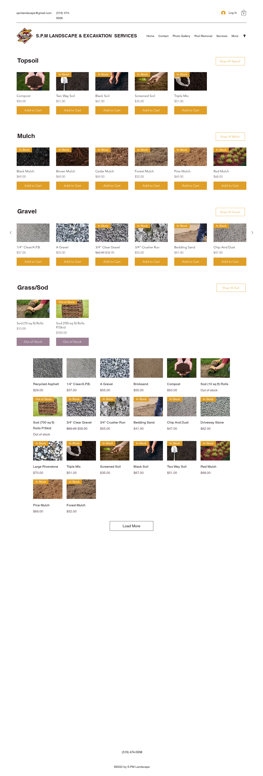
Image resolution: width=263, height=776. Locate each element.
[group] (131, 93)
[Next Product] (252, 232)
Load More (131, 526)
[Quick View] (47, 368)
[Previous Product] (10, 232)
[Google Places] (244, 36)
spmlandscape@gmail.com (34, 13)
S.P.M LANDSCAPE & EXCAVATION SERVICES (86, 35)
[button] (243, 13)
